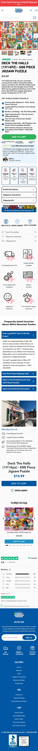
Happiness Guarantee (19, 677)
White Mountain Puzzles (16, 732)
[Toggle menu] (2, 10)
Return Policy (19, 719)
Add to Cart (19, 137)
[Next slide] (34, 518)
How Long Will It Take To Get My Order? (16, 334)
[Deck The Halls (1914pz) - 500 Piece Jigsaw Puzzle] (4, 53)
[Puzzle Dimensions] (16, 53)
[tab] (7, 545)
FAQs (19, 674)
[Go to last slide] (4, 518)
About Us (19, 670)
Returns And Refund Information (16, 389)
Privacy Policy (19, 712)
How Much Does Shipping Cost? (16, 374)
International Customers (19, 701)
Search (19, 667)
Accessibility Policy (19, 716)
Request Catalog (19, 698)
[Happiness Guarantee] (29, 53)
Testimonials (19, 683)
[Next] (36, 35)
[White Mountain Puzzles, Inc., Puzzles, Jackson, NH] (13, 741)
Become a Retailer (19, 680)
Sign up (29, 637)
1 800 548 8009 (31, 732)
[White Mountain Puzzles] (19, 10)
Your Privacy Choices (19, 725)
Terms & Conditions (19, 722)
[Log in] (30, 10)
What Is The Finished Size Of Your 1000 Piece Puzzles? (16, 381)
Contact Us (19, 695)
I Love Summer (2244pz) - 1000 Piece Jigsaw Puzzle (19, 532)
